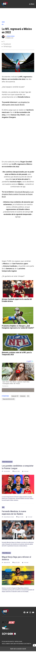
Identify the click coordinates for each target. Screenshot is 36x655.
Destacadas (22, 396)
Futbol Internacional (7, 461)
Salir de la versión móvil (18, 649)
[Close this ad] (34, 645)
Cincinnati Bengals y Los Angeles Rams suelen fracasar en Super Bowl (18, 194)
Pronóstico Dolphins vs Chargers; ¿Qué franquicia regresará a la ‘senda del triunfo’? (18, 327)
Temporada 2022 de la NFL (9, 399)
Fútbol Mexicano (6, 553)
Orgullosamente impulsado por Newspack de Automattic (16, 643)
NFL (3, 24)
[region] (18, 14)
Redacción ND (10, 36)
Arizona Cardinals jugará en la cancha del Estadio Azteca (17, 300)
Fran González (7, 471)
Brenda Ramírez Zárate (9, 517)
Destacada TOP (15, 396)
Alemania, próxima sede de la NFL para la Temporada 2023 (17, 353)
